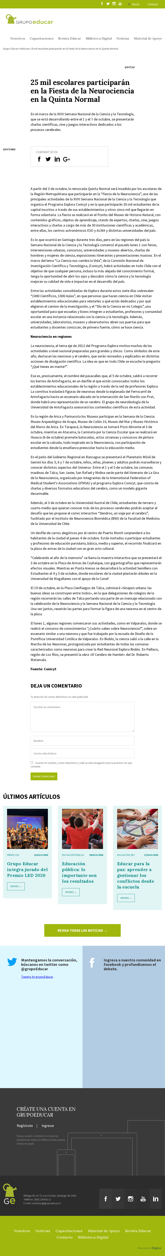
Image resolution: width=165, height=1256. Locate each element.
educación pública (73, 854)
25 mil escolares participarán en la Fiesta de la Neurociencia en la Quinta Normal (74, 48)
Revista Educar (69, 38)
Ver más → (16, 886)
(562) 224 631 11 (42, 1199)
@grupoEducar (34, 968)
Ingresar (48, 1126)
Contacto (152, 4)
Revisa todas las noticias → (82, 930)
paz (133, 854)
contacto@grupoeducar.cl (46, 1203)
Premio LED (13, 854)
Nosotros (17, 38)
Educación (123, 854)
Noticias (122, 38)
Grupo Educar (10, 48)
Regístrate (25, 1126)
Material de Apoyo (148, 38)
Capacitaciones (42, 38)
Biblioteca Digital (99, 38)
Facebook (112, 964)
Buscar (135, 4)
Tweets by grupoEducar (37, 977)
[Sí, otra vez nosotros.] (150, 1242)
